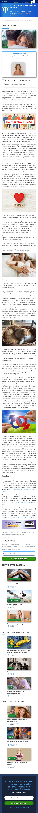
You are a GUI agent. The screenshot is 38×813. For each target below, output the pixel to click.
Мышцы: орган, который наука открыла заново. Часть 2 (17, 742)
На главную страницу (7, 20)
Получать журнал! (19, 559)
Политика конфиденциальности (19, 807)
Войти (16, 2)
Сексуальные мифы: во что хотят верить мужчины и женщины (18, 651)
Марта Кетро (12, 653)
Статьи (16, 20)
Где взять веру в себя (14, 604)
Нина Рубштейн (19, 53)
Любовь (21, 20)
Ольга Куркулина (13, 744)
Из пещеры (11, 672)
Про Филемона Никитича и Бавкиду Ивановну (16, 692)
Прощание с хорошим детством (18, 624)
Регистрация (25, 2)
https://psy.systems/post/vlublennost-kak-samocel (20, 517)
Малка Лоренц (13, 673)
